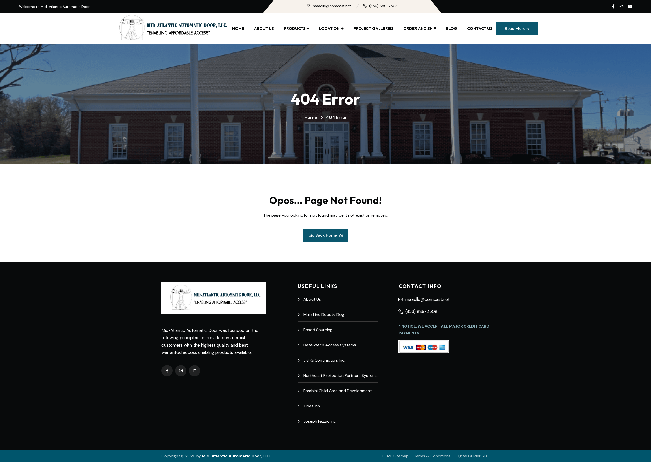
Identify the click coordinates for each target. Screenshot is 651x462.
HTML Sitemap (395, 456)
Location (329, 28)
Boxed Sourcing (317, 329)
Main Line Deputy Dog (323, 314)
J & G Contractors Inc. (324, 360)
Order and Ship (419, 28)
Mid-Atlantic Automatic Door (231, 456)
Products (294, 28)
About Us (264, 28)
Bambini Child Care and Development (337, 390)
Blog (451, 28)
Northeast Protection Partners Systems (340, 375)
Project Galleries (373, 28)
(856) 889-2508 (383, 6)
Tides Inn (311, 406)
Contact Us (479, 28)
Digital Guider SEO (473, 456)
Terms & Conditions (432, 456)
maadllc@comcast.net (332, 6)
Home (238, 28)
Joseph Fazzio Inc (319, 421)
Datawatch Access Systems (329, 345)
